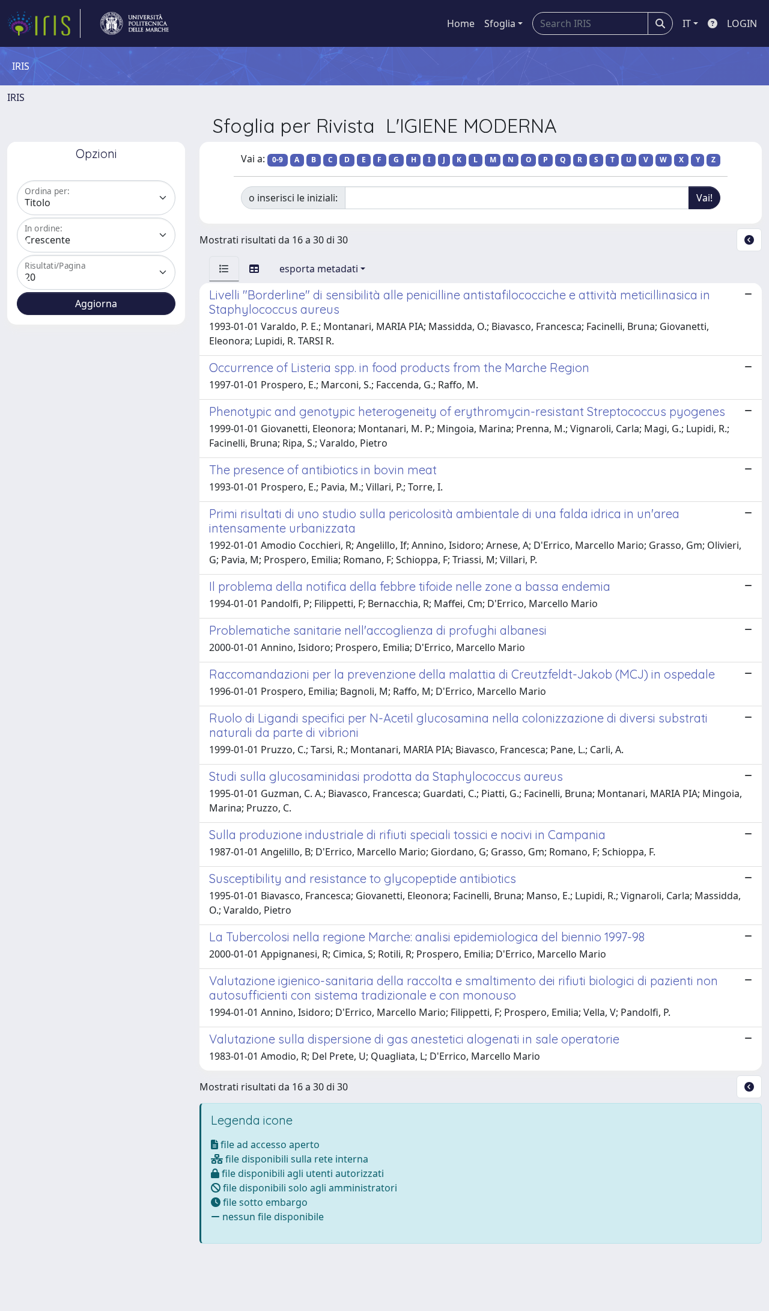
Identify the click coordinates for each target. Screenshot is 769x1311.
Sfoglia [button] (499, 23)
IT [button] (686, 23)
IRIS (16, 97)
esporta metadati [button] (318, 268)
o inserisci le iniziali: (293, 197)
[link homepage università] (134, 23)
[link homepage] (44, 23)
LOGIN (742, 23)
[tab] (224, 268)
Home (461, 23)
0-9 (277, 159)
